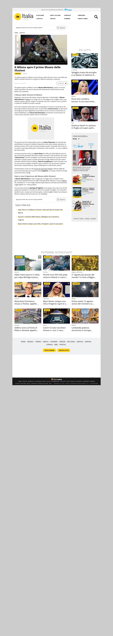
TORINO (38, 342)
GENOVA (80, 342)
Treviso (16, 299)
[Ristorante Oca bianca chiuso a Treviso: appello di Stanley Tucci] (27, 289)
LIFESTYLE (22, 33)
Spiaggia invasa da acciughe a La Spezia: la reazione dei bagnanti (83, 75)
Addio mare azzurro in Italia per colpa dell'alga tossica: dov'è (26, 277)
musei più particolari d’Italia (43, 169)
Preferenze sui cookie (43, 383)
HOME (16, 33)
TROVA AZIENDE (49, 350)
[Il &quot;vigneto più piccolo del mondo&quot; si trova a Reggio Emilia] (85, 263)
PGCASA (49, 381)
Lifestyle (39, 18)
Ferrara (45, 272)
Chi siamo (17, 383)
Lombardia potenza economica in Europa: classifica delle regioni (81, 330)
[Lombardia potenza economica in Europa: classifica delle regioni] (85, 316)
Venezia (16, 325)
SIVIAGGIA (72, 381)
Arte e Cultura (55, 15)
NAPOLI (46, 342)
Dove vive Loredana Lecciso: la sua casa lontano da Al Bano (83, 101)
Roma (45, 325)
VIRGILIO (25, 381)
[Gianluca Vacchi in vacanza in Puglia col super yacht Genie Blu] (84, 113)
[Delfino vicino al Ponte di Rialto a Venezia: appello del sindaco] (27, 316)
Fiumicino (46, 299)
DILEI (68, 381)
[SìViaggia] (68, 10)
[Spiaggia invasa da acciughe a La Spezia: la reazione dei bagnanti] (84, 60)
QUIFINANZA (79, 381)
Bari (72, 123)
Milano (25, 73)
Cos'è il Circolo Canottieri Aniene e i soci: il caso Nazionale (54, 330)
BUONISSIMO (86, 381)
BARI (56, 344)
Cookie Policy (34, 383)
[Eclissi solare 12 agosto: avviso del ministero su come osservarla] (85, 289)
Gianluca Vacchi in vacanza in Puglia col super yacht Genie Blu (83, 128)
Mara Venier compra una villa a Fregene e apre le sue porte (40, 224)
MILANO (30, 342)
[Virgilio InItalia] (24, 17)
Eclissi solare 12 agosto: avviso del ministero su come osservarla (82, 304)
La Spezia (74, 70)
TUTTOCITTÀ (63, 381)
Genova (16, 272)
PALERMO (54, 342)
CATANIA (49, 344)
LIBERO (20, 381)
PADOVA (63, 344)
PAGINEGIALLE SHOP (41, 381)
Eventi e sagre (82, 18)
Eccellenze (40, 15)
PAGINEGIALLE (31, 381)
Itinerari (67, 18)
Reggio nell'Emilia (77, 272)
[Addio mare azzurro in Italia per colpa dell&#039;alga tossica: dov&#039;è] (27, 263)
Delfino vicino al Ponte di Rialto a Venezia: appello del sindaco (25, 330)
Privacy (28, 383)
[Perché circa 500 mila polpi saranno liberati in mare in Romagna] (56, 263)
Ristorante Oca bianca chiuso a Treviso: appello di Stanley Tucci (26, 304)
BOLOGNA (71, 342)
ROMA (23, 342)
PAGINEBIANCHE (55, 381)
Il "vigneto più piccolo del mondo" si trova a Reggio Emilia (83, 277)
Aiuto (50, 383)
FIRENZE (62, 342)
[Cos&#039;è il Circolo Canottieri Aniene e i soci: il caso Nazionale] (56, 316)
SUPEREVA (92, 381)
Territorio (81, 15)
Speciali (53, 18)
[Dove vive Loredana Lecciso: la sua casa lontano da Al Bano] (84, 87)
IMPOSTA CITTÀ (64, 350)
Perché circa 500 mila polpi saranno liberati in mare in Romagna (55, 277)
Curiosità (67, 15)
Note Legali (23, 383)
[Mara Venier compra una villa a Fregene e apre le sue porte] (56, 289)
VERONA (88, 342)
